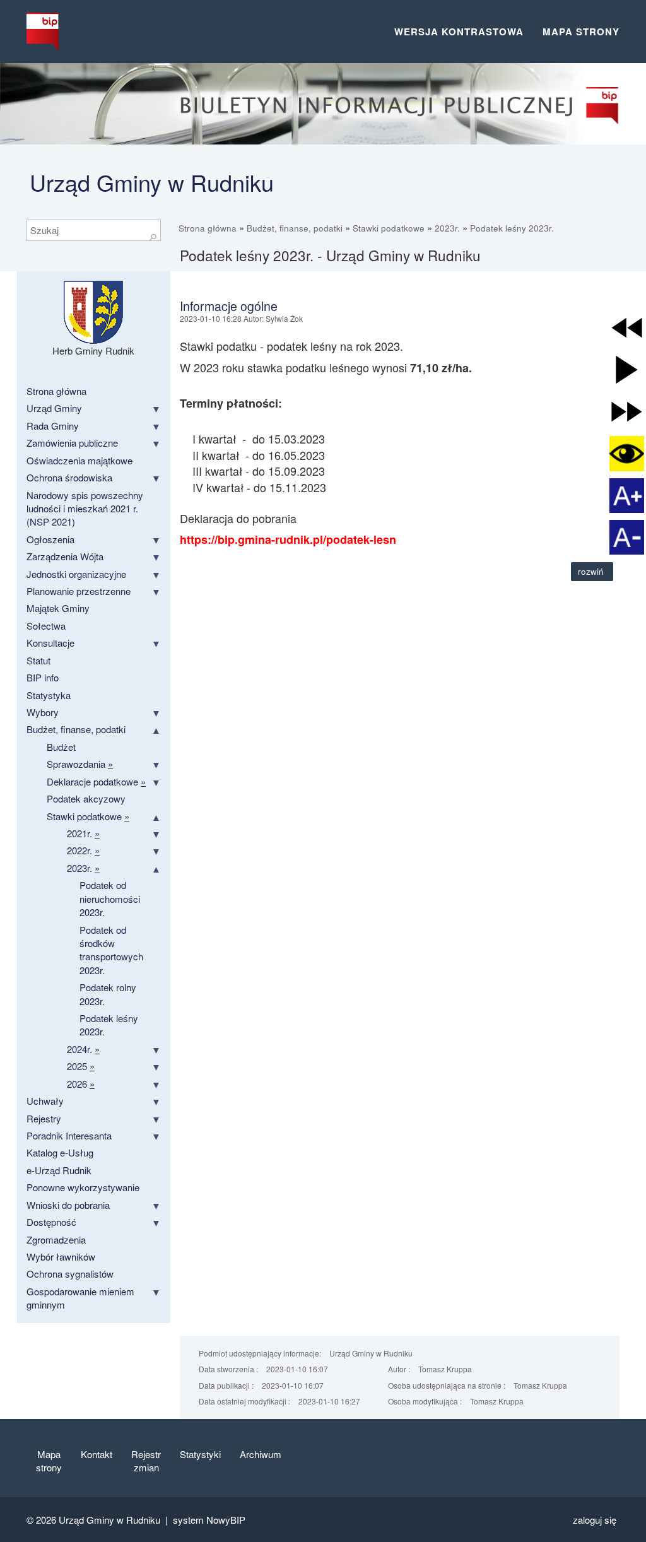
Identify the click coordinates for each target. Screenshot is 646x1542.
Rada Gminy (52, 425)
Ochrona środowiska (69, 477)
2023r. (447, 228)
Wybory (42, 712)
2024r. (83, 1049)
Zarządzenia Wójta (64, 556)
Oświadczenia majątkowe (79, 460)
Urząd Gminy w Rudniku (152, 182)
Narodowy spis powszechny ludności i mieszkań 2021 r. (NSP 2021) (84, 508)
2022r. (83, 850)
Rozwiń (592, 571)
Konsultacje (50, 642)
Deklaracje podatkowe (96, 781)
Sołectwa (46, 625)
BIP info (42, 677)
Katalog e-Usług (59, 1152)
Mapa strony (581, 31)
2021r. (83, 833)
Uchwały (45, 1100)
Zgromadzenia (56, 1239)
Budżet (61, 746)
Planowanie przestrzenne (78, 590)
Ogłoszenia (50, 539)
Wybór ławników (60, 1256)
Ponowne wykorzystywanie (82, 1187)
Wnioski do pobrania (68, 1204)
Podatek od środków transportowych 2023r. (111, 950)
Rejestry (43, 1118)
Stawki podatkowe (389, 228)
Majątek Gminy (58, 608)
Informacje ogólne (229, 306)
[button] (627, 328)
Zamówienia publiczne (72, 442)
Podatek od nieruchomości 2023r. (109, 898)
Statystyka (48, 695)
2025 (81, 1066)
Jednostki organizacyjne (76, 573)
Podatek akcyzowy (86, 798)
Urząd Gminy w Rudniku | (116, 1519)
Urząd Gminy (54, 408)
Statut (38, 660)
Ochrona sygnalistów (70, 1273)
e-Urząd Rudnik (58, 1170)
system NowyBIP (209, 1519)
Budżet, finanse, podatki (295, 228)
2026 (81, 1083)
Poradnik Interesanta (69, 1135)
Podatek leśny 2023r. (512, 228)
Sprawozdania (80, 763)
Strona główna (208, 228)
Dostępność (51, 1221)
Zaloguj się (594, 1519)
